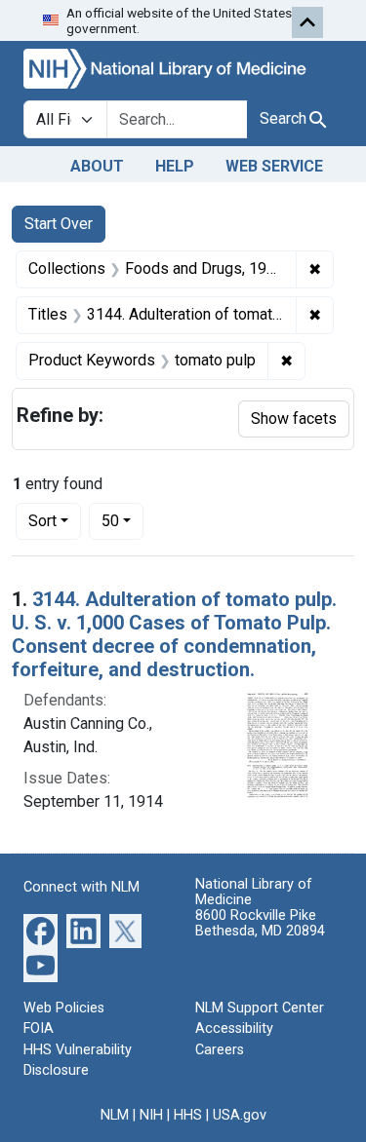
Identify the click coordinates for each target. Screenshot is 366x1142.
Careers (219, 1050)
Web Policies (63, 1008)
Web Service (274, 166)
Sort (42, 521)
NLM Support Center (259, 1008)
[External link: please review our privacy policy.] (40, 929)
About (97, 166)
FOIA (38, 1028)
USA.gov (239, 1115)
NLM (115, 1115)
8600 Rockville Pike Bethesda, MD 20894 (260, 923)
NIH (151, 1115)
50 (122, 520)
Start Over (58, 223)
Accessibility (234, 1028)
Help (174, 166)
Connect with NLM (81, 887)
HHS (188, 1115)
